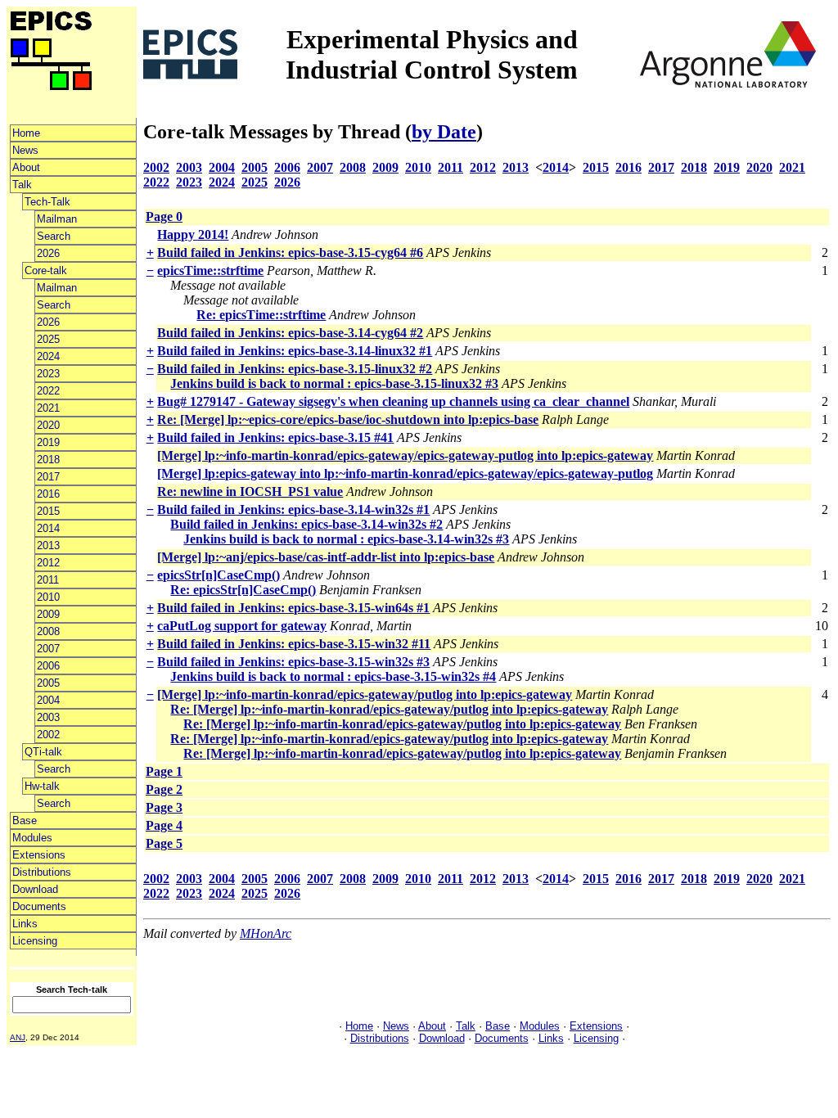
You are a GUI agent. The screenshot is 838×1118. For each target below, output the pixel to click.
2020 (48, 425)
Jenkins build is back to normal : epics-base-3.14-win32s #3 (346, 539)
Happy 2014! (192, 234)
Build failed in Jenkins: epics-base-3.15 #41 (275, 437)
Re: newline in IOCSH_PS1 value (250, 491)
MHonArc (265, 933)
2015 (48, 511)
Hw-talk (42, 786)
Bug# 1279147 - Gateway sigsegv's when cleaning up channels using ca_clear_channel (393, 401)
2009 (48, 614)
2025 (48, 339)
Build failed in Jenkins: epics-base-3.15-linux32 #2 (294, 369)
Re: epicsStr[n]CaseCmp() (243, 590)
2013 (48, 545)
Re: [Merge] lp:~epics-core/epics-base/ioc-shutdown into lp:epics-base (347, 419)
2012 (48, 563)
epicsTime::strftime (210, 270)
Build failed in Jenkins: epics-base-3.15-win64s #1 (293, 608)
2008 (48, 631)
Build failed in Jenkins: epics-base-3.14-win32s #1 (293, 509)
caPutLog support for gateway (242, 626)
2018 (48, 459)
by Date (444, 131)
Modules (32, 838)
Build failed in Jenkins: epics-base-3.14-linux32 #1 (294, 351)
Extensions (38, 855)
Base (24, 820)
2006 (48, 666)
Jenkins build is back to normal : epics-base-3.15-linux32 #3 (334, 383)
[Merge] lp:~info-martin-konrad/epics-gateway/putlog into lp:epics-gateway (364, 694)
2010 (48, 597)
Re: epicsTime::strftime (261, 315)
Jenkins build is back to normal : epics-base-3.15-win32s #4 (333, 676)
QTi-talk (43, 752)
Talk (22, 184)
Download (35, 889)
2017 (48, 477)
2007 (48, 648)
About (26, 167)
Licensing (34, 941)
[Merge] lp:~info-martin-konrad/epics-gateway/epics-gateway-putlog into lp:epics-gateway (405, 455)
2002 (48, 734)
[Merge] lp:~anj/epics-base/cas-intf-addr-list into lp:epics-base (325, 557)
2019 (48, 442)
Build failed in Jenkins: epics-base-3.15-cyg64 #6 (290, 252)
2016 (48, 494)
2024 (48, 356)
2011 (48, 580)
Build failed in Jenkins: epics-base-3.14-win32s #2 (306, 524)
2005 (48, 683)
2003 (48, 717)
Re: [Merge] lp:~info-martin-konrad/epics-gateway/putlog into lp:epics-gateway (389, 709)
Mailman (57, 219)
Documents (39, 906)
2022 (48, 391)
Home (26, 133)
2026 (48, 253)
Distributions (41, 872)
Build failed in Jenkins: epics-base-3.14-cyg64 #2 (290, 333)
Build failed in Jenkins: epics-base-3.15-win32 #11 (293, 644)
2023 (48, 373)
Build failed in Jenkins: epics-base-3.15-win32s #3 (293, 662)
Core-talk (46, 270)
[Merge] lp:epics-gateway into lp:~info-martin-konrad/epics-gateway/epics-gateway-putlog (405, 473)
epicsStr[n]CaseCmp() (218, 575)
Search (53, 236)
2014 (48, 528)
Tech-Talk (47, 202)
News (25, 150)
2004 (48, 700)
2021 (48, 408)
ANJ (17, 1037)
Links (25, 923)
